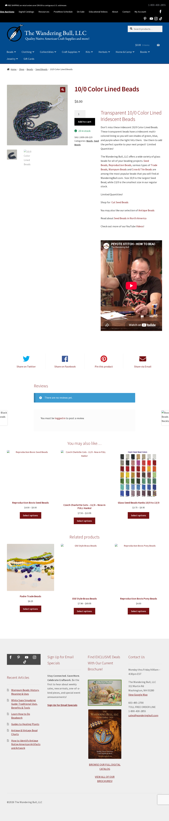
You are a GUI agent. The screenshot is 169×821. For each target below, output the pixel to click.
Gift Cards (29, 58)
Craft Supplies (69, 51)
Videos (139, 226)
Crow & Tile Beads (142, 169)
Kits (88, 51)
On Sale (80, 11)
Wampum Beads (118, 169)
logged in (60, 418)
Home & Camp (124, 51)
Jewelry (11, 58)
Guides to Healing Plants (25, 724)
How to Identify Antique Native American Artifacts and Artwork (25, 744)
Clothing (27, 51)
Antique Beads (146, 210)
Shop (21, 69)
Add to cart (84, 121)
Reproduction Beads (120, 165)
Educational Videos (98, 11)
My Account (140, 11)
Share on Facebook (65, 366)
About (115, 11)
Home (14, 69)
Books (143, 51)
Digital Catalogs (26, 11)
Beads (10, 51)
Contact (126, 11)
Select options (30, 515)
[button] (62, 89)
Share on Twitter (26, 366)
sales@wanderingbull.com (143, 715)
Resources (44, 11)
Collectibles (47, 51)
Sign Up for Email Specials (62, 705)
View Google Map (138, 694)
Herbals (103, 51)
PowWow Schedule (63, 11)
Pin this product (104, 366)
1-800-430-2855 (157, 5)
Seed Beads (41, 69)
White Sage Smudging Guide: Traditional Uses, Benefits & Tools (24, 704)
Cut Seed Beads (119, 202)
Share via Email (142, 366)
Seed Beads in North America (130, 218)
